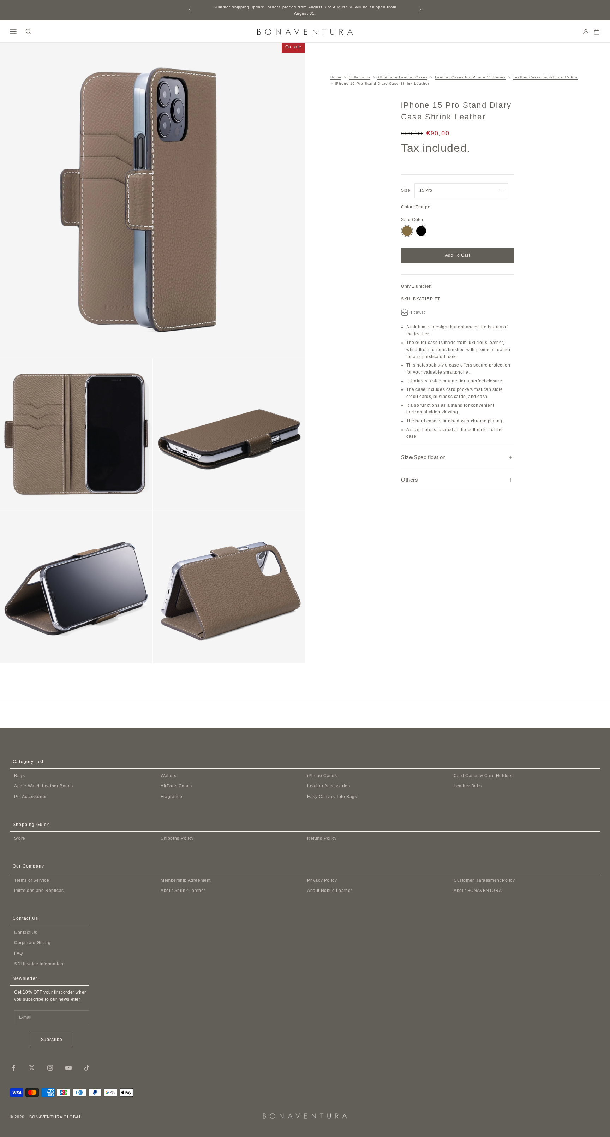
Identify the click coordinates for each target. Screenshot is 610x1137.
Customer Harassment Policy (484, 880)
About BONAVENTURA (478, 890)
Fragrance (171, 796)
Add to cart (457, 255)
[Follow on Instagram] (50, 1067)
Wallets (168, 775)
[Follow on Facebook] (13, 1067)
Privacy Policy (322, 880)
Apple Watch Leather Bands (43, 786)
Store (19, 838)
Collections (359, 77)
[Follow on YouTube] (68, 1067)
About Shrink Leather (183, 890)
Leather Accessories (328, 786)
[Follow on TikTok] (86, 1067)
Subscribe (51, 1039)
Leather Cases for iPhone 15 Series (470, 77)
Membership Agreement (186, 880)
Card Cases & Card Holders (483, 775)
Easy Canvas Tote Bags (332, 796)
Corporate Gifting (32, 942)
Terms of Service (31, 880)
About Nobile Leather (329, 890)
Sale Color (412, 219)
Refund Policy (322, 838)
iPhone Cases (322, 775)
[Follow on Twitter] (31, 1067)
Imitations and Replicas (39, 890)
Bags (19, 775)
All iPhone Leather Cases (402, 77)
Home (335, 77)
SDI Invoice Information (39, 964)
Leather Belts (468, 786)
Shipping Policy (177, 838)
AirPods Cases (176, 786)
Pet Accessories (31, 796)
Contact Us (25, 932)
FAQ (18, 953)
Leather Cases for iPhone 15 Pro (545, 77)
